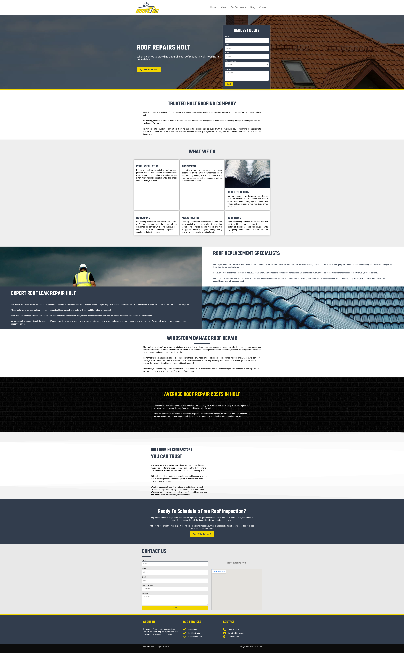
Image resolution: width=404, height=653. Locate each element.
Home (213, 7)
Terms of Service (256, 647)
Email (227, 45)
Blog (252, 7)
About (223, 7)
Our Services (237, 7)
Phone (227, 53)
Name (227, 36)
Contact (263, 7)
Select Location (230, 61)
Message (228, 69)
